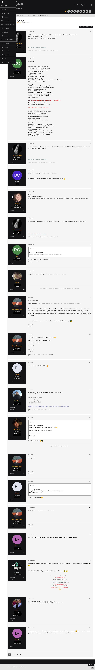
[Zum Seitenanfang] (92, 668)
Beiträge (11, 76)
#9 (90, 297)
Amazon (45, 510)
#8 (90, 271)
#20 (90, 628)
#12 (90, 389)
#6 (90, 218)
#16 (90, 507)
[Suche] (91, 5)
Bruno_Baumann (44, 354)
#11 (90, 362)
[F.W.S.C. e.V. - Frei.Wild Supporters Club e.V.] (37, 5)
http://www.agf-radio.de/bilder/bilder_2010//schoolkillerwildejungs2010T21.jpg (58, 303)
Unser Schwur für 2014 (34, 343)
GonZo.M (42, 409)
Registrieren (84, 5)
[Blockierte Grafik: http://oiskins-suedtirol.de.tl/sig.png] (42, 50)
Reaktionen (12, 407)
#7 (90, 244)
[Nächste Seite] (18, 27)
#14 (90, 455)
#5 (90, 191)
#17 (90, 534)
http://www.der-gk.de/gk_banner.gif (59, 446)
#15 (90, 481)
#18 (90, 560)
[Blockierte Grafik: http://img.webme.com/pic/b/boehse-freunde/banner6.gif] (59, 288)
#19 (90, 598)
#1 (90, 31)
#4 (90, 170)
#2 (90, 58)
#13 (90, 417)
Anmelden (76, 5)
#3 (90, 143)
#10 (90, 334)
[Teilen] (91, 27)
